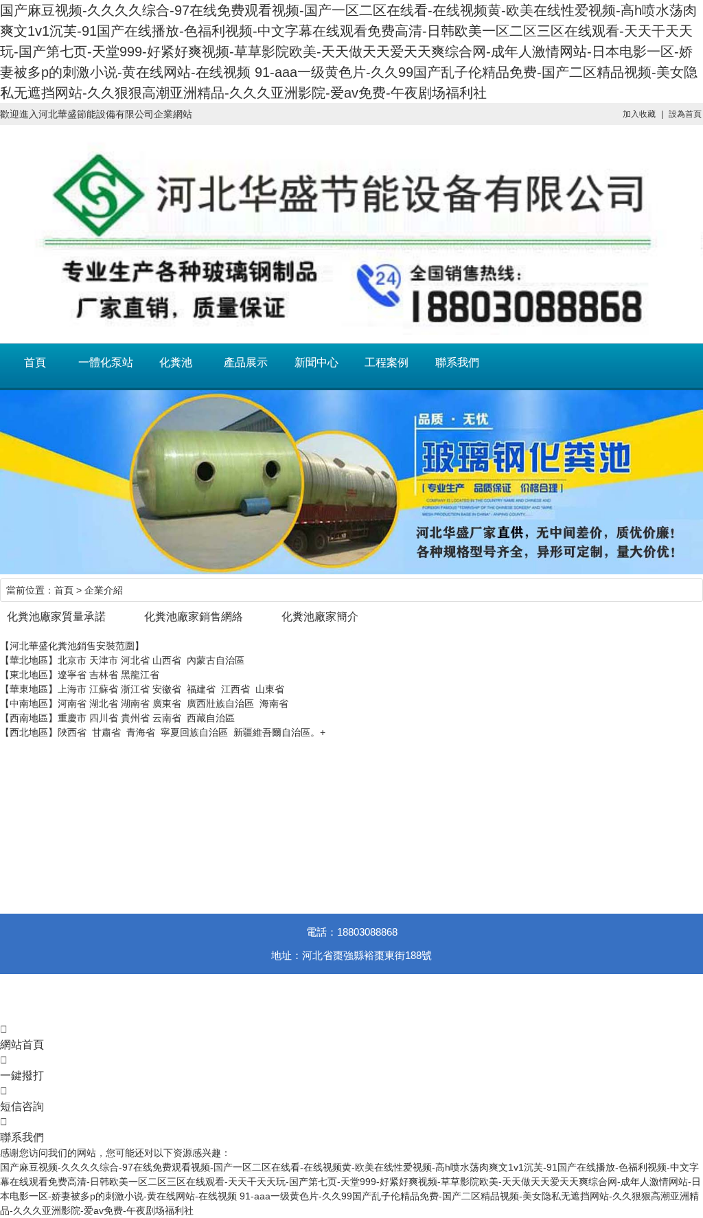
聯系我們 (457, 362)
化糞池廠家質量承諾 (56, 616)
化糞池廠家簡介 (319, 616)
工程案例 (386, 362)
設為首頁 (685, 114)
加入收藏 (639, 114)
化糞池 (175, 362)
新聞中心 (316, 362)
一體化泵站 (105, 362)
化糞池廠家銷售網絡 (193, 616)
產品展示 (246, 362)
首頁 (35, 362)
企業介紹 (103, 590)
